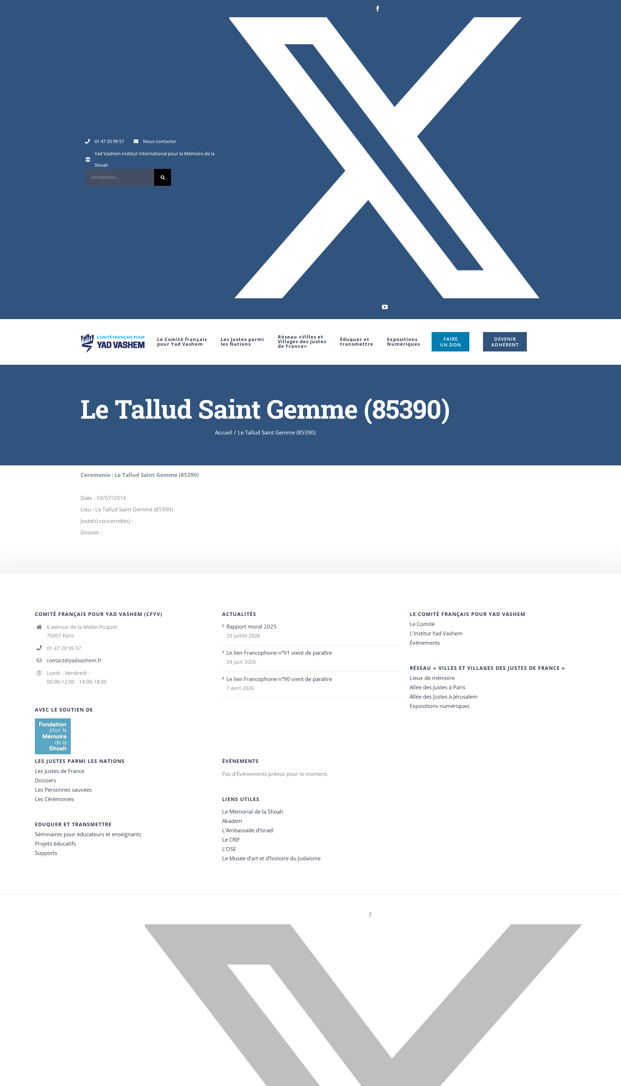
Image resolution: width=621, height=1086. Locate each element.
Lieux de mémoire (432, 677)
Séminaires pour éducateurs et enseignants (88, 834)
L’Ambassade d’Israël (247, 830)
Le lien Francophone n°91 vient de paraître (279, 652)
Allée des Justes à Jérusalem (444, 696)
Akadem (232, 820)
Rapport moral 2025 (251, 626)
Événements (425, 642)
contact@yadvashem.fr (74, 660)
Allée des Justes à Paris (437, 687)
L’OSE (229, 848)
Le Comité (422, 623)
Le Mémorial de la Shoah (252, 811)
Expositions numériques (439, 705)
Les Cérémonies (54, 798)
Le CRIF (231, 839)
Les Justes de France (59, 770)
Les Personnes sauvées (63, 789)
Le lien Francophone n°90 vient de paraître (279, 678)
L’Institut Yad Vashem (436, 633)
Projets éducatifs (55, 843)
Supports (46, 852)
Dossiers (45, 780)
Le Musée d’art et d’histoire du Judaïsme (271, 858)
